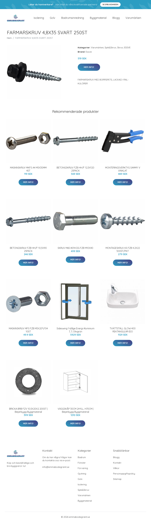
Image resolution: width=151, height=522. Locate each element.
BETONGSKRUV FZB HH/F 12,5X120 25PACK (75, 169)
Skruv (120, 47)
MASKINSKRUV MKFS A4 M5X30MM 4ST (28, 169)
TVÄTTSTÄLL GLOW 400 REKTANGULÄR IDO (123, 330)
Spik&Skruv (110, 47)
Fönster (82, 462)
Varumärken (133, 18)
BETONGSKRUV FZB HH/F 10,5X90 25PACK (28, 249)
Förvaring (83, 468)
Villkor (116, 468)
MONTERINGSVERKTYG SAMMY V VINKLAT (122, 169)
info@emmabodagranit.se (55, 467)
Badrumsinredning (72, 18)
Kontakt (117, 462)
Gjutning (82, 473)
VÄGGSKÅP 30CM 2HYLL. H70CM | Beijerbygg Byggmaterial (75, 410)
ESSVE (127, 47)
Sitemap (117, 479)
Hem (9, 38)
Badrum (82, 457)
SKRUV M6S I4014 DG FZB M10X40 (75, 247)
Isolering (39, 18)
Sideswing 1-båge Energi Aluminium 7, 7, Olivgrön (75, 330)
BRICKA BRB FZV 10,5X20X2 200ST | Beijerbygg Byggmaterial (28, 410)
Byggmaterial (98, 18)
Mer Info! (89, 67)
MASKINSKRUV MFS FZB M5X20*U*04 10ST (28, 330)
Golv (52, 18)
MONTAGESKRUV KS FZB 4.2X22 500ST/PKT (123, 249)
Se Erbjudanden (110, 4)
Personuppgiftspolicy (124, 473)
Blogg (116, 18)
